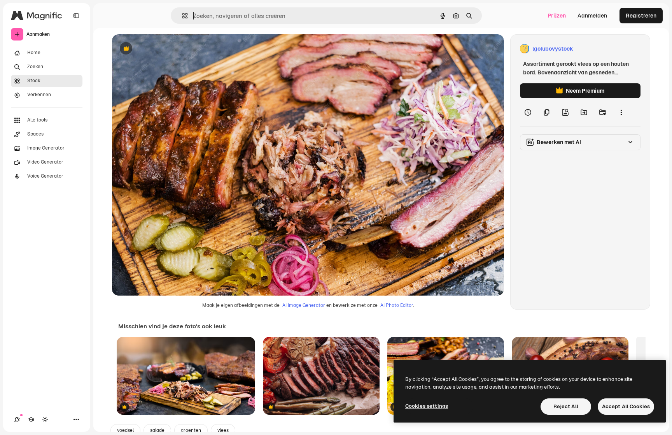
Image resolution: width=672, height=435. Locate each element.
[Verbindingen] (17, 419)
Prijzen (557, 15)
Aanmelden (592, 15)
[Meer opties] (621, 112)
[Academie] (31, 419)
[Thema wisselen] (45, 419)
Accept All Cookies (626, 406)
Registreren (641, 15)
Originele (163, 49)
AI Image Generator (303, 305)
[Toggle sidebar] (76, 15)
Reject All (565, 406)
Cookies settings (426, 406)
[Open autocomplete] (181, 16)
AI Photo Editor (396, 305)
